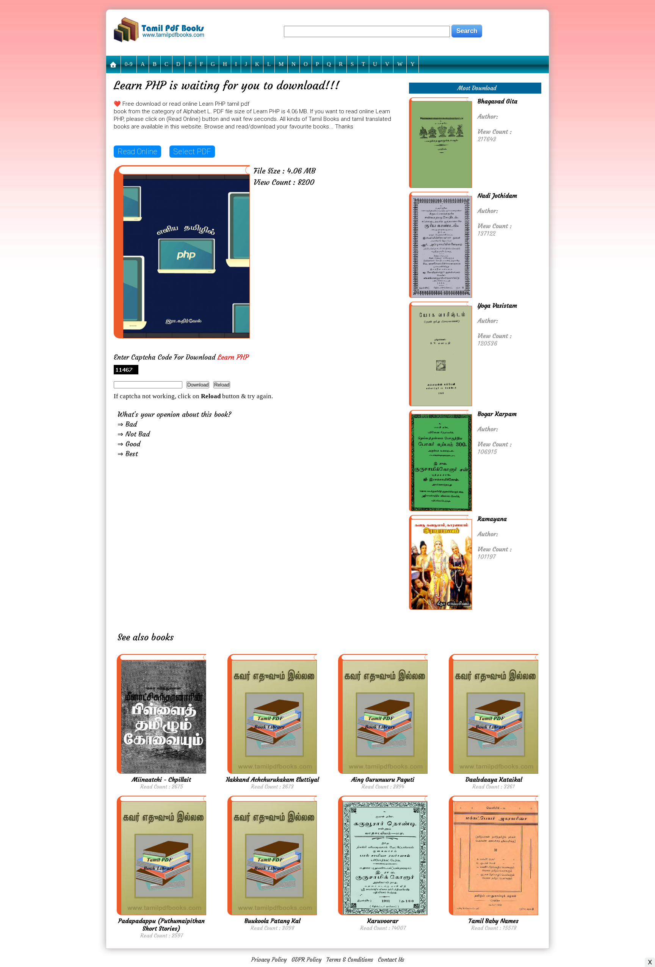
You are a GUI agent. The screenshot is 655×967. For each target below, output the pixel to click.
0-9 (129, 64)
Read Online (137, 151)
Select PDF (192, 151)
